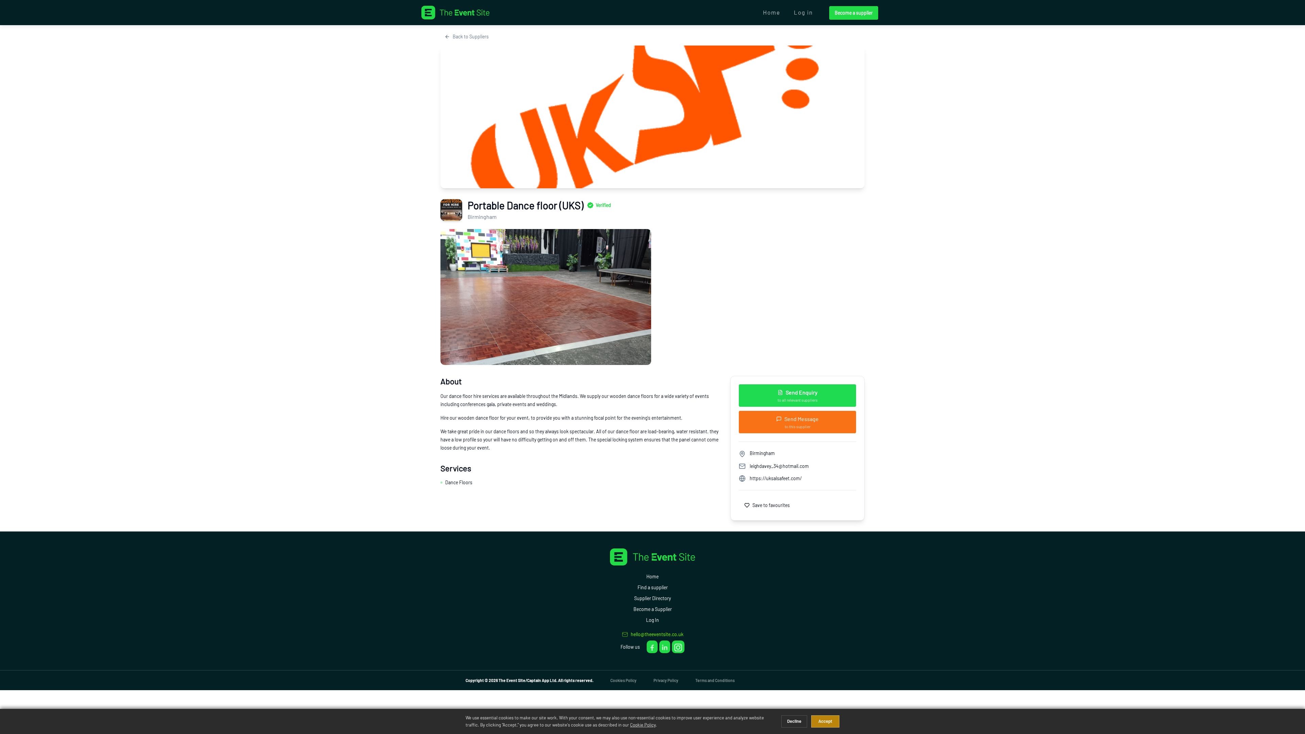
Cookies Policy (623, 680)
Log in (803, 12)
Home (771, 12)
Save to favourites (771, 505)
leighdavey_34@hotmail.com (779, 466)
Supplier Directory (652, 598)
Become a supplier (854, 13)
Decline (794, 721)
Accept (825, 721)
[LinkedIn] (664, 647)
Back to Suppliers (471, 36)
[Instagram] (678, 647)
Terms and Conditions (715, 680)
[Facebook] (652, 647)
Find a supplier (653, 587)
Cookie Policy (643, 725)
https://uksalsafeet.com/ (776, 478)
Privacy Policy (666, 680)
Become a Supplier (652, 609)
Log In (652, 620)
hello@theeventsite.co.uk (657, 634)
